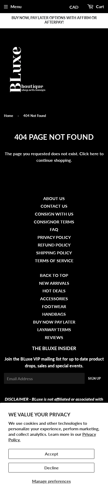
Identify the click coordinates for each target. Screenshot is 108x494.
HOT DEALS (54, 290)
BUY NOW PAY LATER (54, 321)
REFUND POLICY (54, 244)
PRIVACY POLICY (54, 237)
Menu (15, 6)
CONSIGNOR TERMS (54, 221)
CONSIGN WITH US (54, 213)
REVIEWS (54, 337)
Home (8, 116)
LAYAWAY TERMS (54, 329)
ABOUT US (54, 198)
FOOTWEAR (54, 306)
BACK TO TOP (54, 275)
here (94, 153)
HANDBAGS (54, 314)
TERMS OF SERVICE (54, 260)
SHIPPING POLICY (54, 252)
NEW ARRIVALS (54, 283)
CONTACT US (54, 205)
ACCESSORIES (54, 298)
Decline (51, 467)
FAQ (54, 229)
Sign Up (94, 378)
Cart (99, 6)
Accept (51, 453)
